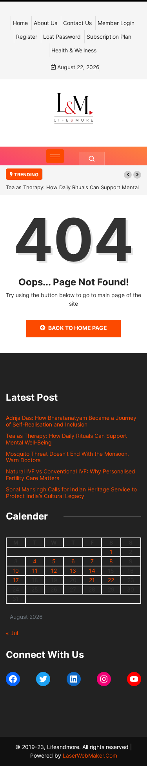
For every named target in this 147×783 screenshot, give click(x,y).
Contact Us (77, 23)
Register (26, 36)
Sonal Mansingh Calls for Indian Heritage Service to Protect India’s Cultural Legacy (71, 492)
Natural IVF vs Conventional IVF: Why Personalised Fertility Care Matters (70, 474)
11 (35, 570)
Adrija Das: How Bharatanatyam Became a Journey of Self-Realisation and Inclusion (71, 421)
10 (16, 570)
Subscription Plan (109, 36)
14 (92, 570)
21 (92, 580)
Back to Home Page (77, 327)
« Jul (12, 633)
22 (111, 580)
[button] (128, 175)
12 (54, 570)
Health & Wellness (73, 50)
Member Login (116, 23)
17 (16, 580)
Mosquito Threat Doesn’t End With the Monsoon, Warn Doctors (67, 457)
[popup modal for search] (92, 158)
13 (73, 570)
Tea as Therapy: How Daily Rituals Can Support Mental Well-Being (66, 439)
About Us (45, 23)
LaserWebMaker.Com (90, 755)
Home (20, 23)
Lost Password (62, 36)
